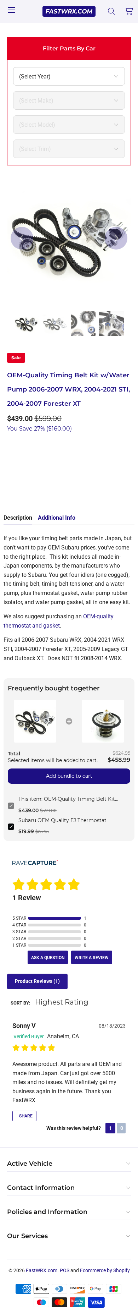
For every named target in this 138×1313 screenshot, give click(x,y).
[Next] (116, 238)
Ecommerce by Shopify (105, 1270)
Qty (11, 443)
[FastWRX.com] (69, 11)
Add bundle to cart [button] (69, 776)
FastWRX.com (41, 1270)
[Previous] (22, 238)
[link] (35, 721)
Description (18, 517)
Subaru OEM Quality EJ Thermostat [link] (62, 820)
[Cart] (129, 11)
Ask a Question (47, 957)
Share (25, 1116)
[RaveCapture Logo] (35, 863)
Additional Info (56, 517)
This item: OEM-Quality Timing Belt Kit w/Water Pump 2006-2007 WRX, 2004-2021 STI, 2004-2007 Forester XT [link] (71, 799)
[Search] (111, 11)
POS (64, 1270)
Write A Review (92, 957)
